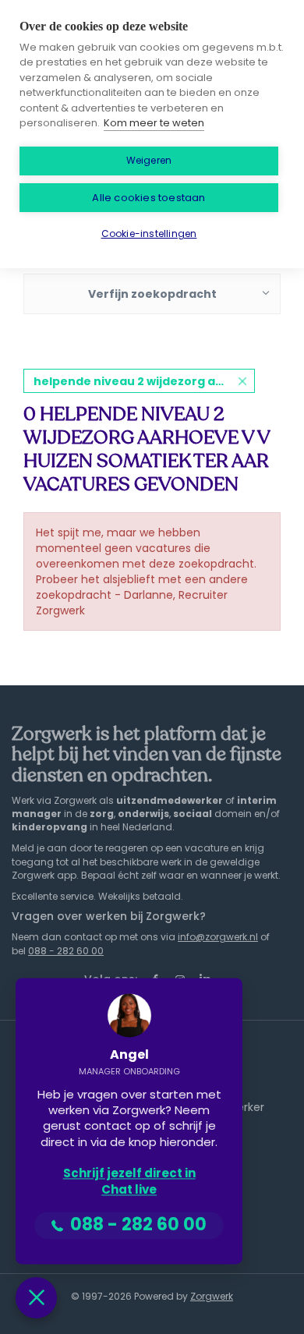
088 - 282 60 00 (66, 950)
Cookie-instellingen (149, 233)
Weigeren (149, 160)
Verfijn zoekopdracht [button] (152, 294)
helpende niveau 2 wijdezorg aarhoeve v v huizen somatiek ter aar (144, 381)
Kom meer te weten (154, 122)
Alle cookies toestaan (148, 197)
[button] (36, 1297)
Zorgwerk (211, 1296)
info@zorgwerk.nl (218, 936)
